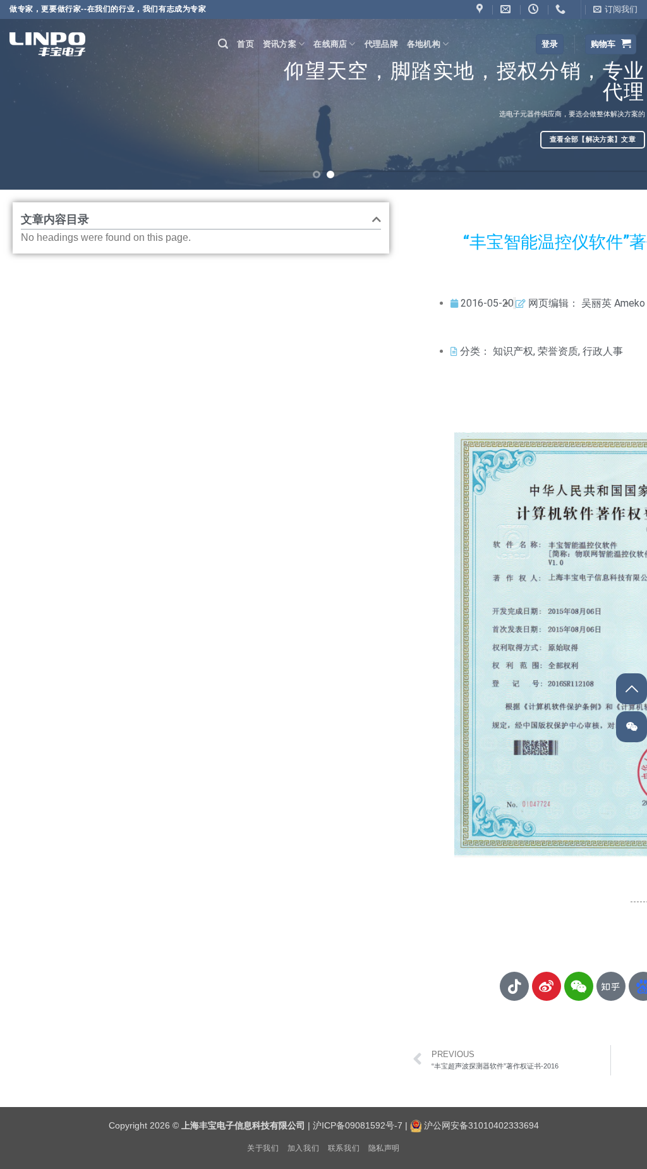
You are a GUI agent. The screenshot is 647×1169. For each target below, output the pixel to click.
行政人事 (603, 351)
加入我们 (303, 1148)
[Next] (618, 95)
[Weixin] (578, 986)
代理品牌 (381, 44)
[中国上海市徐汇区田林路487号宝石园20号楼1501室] (481, 9)
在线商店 (330, 44)
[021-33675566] (562, 9)
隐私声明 (384, 1148)
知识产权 (513, 351)
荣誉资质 (558, 351)
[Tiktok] (514, 986)
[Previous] (29, 95)
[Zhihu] (611, 986)
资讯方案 (279, 44)
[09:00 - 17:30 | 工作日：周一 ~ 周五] (534, 9)
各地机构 (423, 44)
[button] (615, 9)
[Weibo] (546, 986)
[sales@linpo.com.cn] (507, 9)
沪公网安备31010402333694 (481, 1125)
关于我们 (263, 1148)
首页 (245, 44)
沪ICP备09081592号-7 (357, 1125)
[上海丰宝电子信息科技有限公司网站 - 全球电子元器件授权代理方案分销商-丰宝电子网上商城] (47, 44)
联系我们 (344, 1148)
